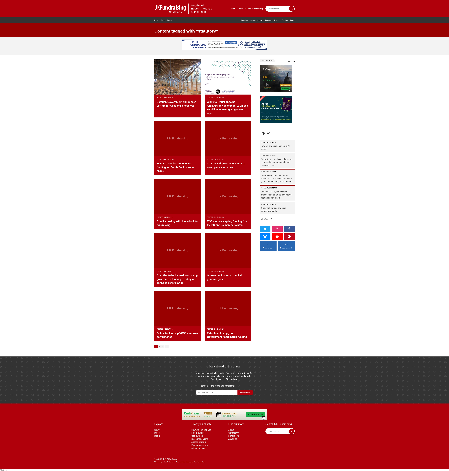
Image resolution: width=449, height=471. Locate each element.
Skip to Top (158, 462)
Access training (198, 442)
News (156, 20)
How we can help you (201, 430)
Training (285, 20)
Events (276, 20)
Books (169, 20)
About (241, 9)
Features (268, 20)
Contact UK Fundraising (254, 9)
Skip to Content (169, 462)
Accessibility (180, 462)
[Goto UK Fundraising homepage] (183, 9)
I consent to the (217, 386)
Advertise (233, 9)
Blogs (163, 20)
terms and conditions (224, 386)
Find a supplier (198, 433)
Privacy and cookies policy (195, 462)
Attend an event (198, 448)
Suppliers (244, 20)
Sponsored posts (256, 20)
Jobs (291, 20)
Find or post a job (199, 445)
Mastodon (3, 470)
